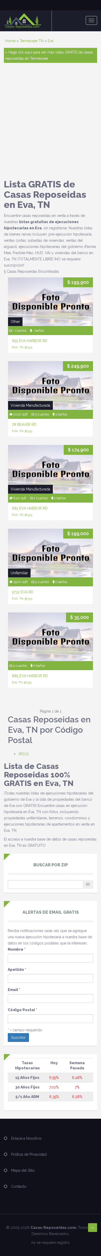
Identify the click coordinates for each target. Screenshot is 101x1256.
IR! (88, 884)
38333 (23, 754)
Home (10, 41)
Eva (50, 41)
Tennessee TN (32, 41)
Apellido (17, 969)
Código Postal (22, 1010)
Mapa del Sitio (23, 1170)
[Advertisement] (50, 121)
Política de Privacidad (29, 1154)
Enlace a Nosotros (26, 1138)
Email (14, 990)
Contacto (18, 1186)
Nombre (16, 949)
